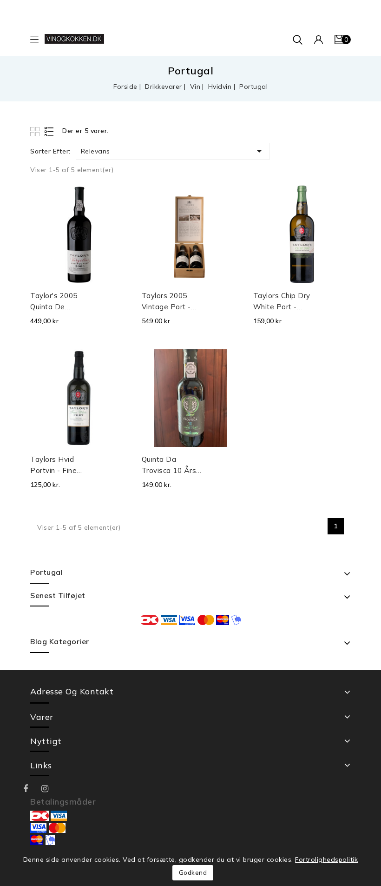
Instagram (50, 789)
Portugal (46, 572)
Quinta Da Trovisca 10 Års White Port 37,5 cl (169, 465)
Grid (36, 131)
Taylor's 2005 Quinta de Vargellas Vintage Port (60, 302)
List (49, 131)
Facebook (32, 789)
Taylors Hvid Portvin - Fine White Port (53, 465)
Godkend (193, 872)
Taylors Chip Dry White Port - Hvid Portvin (281, 302)
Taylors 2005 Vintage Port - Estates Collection (166, 302)
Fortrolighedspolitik (326, 859)
